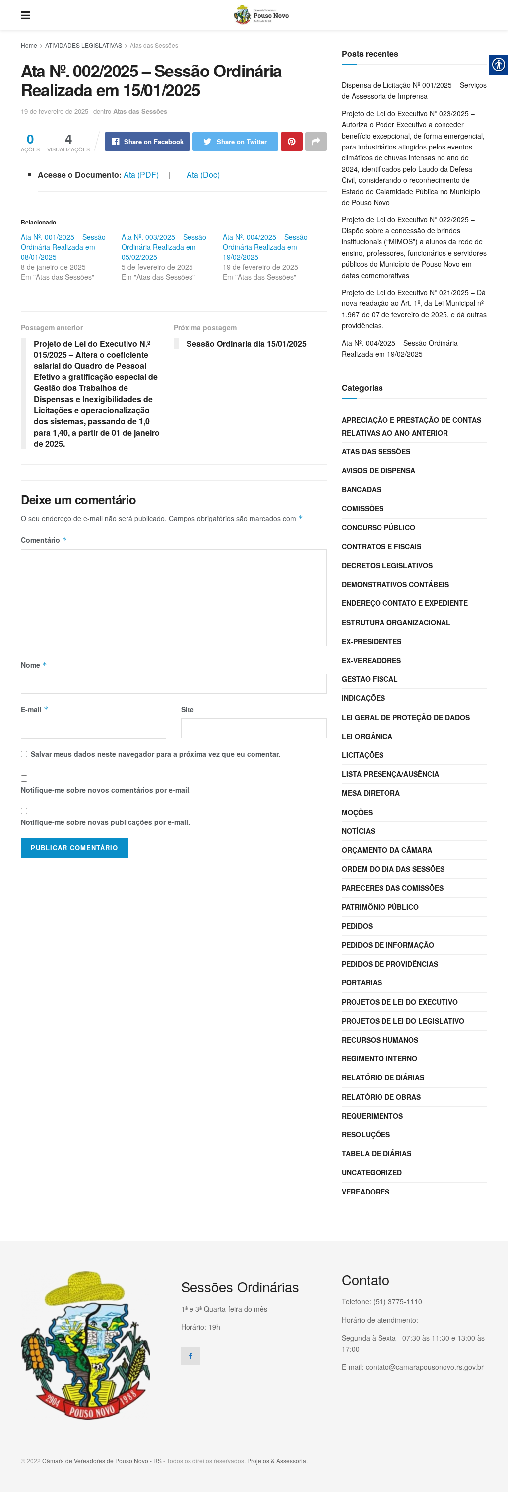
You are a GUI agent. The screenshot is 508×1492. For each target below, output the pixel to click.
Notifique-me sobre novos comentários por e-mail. (106, 790)
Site (187, 709)
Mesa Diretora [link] (371, 793)
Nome (34, 665)
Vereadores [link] (365, 1191)
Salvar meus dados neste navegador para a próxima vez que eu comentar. (155, 754)
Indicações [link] (363, 698)
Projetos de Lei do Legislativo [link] (403, 1021)
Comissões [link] (362, 508)
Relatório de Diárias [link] (383, 1077)
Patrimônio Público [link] (380, 907)
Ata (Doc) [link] (203, 174)
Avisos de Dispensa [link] (378, 470)
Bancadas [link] (361, 489)
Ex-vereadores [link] (371, 660)
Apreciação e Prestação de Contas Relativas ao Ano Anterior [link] (411, 426)
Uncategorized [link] (372, 1172)
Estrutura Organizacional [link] (396, 622)
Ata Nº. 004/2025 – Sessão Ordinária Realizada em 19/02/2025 (265, 247)
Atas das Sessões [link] (154, 45)
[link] (25, 15)
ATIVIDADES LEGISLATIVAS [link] (83, 45)
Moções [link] (357, 812)
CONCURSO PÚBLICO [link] (378, 527)
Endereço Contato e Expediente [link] (405, 603)
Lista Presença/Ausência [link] (390, 774)
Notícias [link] (358, 831)
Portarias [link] (362, 982)
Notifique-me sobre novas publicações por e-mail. (105, 822)
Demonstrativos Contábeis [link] (395, 584)
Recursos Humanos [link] (380, 1039)
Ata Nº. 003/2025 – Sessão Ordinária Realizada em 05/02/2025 (164, 247)
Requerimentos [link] (372, 1115)
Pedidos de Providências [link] (390, 964)
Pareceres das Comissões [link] (393, 888)
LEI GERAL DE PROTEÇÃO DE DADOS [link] (406, 717)
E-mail (35, 709)
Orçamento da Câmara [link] (387, 850)
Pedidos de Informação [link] (388, 945)
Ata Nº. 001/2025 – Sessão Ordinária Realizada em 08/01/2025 (63, 247)
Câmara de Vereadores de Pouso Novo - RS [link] (102, 1460)
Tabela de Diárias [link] (376, 1153)
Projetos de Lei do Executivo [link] (400, 1002)
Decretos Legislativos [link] (387, 565)
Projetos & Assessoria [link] (276, 1460)
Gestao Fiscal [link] (370, 679)
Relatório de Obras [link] (381, 1097)
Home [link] (29, 45)
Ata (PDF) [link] (142, 174)
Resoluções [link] (366, 1134)
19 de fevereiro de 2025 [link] (54, 111)
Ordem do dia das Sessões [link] (393, 869)
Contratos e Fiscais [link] (381, 546)
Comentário (44, 540)
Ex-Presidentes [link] (371, 641)
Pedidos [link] (357, 926)
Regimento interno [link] (379, 1058)
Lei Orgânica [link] (367, 736)
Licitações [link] (362, 755)
